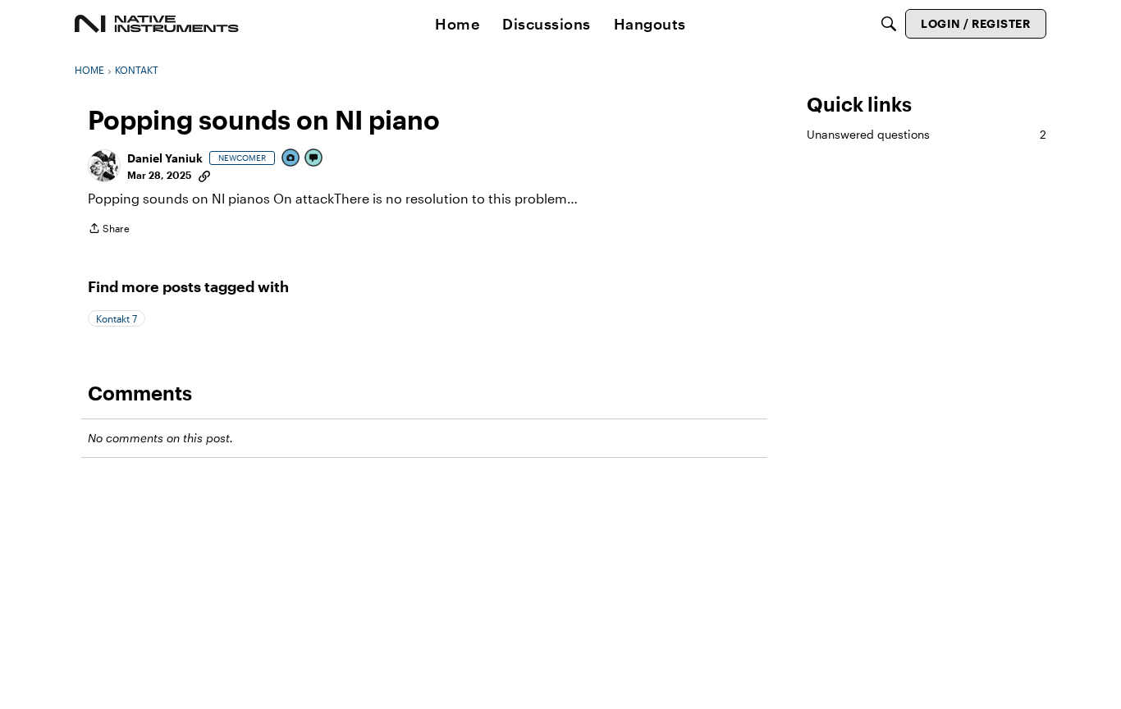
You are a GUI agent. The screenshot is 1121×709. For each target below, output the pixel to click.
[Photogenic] (291, 159)
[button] (104, 165)
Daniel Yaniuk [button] (165, 158)
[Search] (889, 24)
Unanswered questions (926, 134)
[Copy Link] (204, 174)
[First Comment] (314, 159)
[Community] (157, 24)
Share (109, 230)
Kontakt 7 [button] (116, 318)
